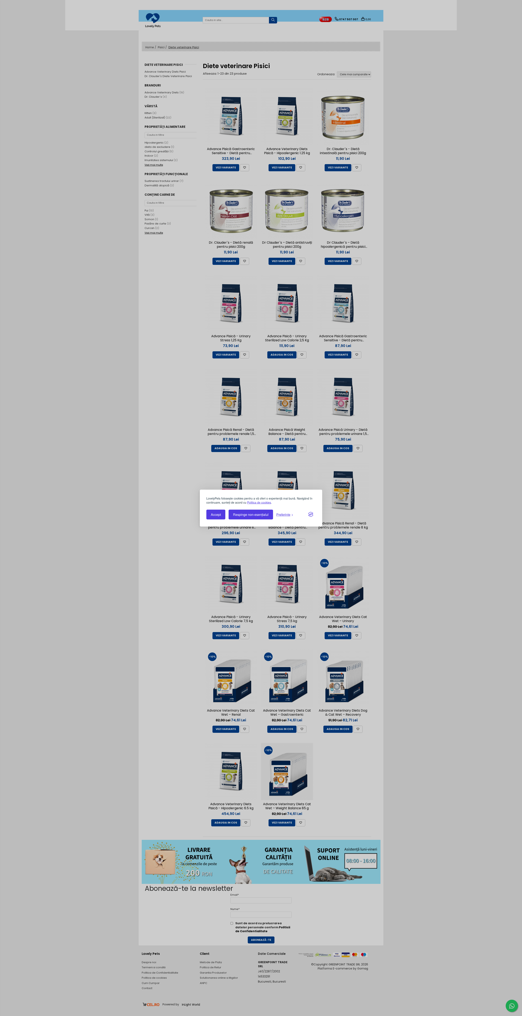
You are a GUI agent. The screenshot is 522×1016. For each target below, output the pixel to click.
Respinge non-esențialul (251, 514)
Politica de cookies (259, 502)
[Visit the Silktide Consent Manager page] (311, 515)
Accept (216, 514)
